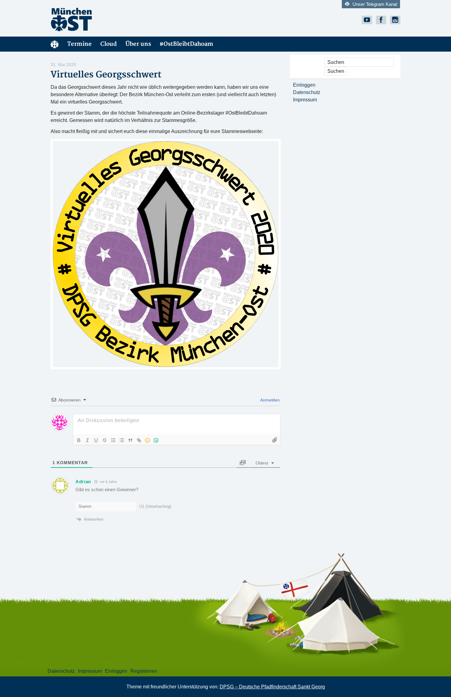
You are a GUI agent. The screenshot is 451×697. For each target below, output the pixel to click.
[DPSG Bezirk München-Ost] (106, 19)
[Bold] (79, 440)
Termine (79, 44)
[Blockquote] (130, 440)
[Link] (139, 440)
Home (55, 44)
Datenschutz (306, 92)
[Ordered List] (113, 440)
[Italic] (87, 440)
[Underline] (96, 440)
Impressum (305, 99)
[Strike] (104, 440)
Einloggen (304, 85)
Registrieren (143, 671)
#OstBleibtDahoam (186, 44)
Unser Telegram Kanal (375, 4)
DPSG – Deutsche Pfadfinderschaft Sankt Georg (272, 686)
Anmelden (269, 399)
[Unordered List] (122, 440)
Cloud (108, 44)
